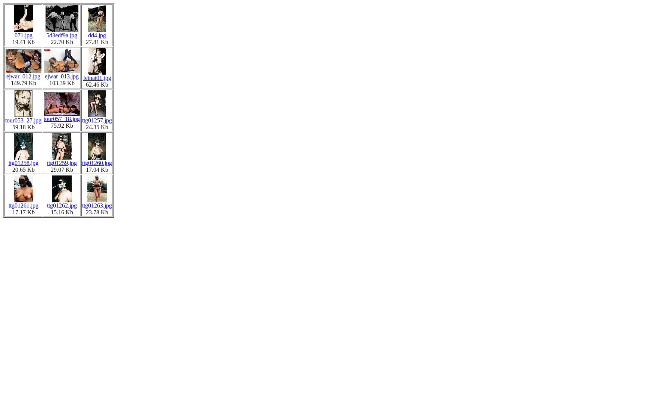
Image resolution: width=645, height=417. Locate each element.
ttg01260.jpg (97, 163)
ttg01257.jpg (97, 120)
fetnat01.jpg (97, 78)
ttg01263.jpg (97, 205)
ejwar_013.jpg (62, 76)
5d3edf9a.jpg (61, 35)
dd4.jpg (97, 35)
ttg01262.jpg (62, 205)
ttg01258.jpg (23, 163)
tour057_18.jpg (62, 119)
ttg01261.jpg (23, 205)
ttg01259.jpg (62, 163)
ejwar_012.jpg (23, 76)
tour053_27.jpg (23, 120)
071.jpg (23, 35)
